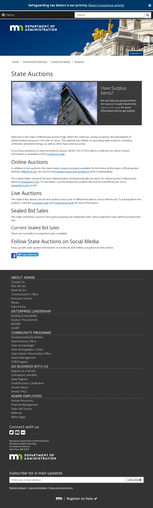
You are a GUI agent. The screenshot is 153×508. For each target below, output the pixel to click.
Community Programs (31, 332)
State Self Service (21, 409)
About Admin (23, 277)
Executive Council (21, 298)
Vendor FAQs (19, 391)
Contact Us (18, 282)
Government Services (35, 61)
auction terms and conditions (72, 171)
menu (10, 14)
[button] (136, 53)
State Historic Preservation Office (31, 353)
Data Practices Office (23, 341)
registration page (64, 203)
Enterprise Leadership (31, 311)
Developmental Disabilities (27, 337)
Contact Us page (55, 154)
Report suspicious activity (106, 5)
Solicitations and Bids (24, 375)
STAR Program (19, 362)
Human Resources (22, 400)
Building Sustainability (24, 315)
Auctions (79, 61)
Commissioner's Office (24, 294)
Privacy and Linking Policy (61, 488)
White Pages (18, 417)
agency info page (110, 107)
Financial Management (24, 404)
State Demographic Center (27, 349)
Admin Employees (26, 396)
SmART (15, 328)
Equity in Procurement (24, 320)
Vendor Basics (19, 387)
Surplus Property (61, 61)
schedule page (40, 203)
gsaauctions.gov (30, 181)
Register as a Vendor (23, 371)
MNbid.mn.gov (29, 171)
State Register (19, 379)
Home (15, 61)
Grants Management (23, 357)
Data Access (18, 306)
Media (15, 302)
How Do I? (135, 53)
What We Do (18, 290)
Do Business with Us (29, 366)
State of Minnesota (21, 48)
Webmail (16, 413)
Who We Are (18, 286)
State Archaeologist (23, 345)
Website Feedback (17, 488)
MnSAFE (16, 324)
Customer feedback (37, 488)
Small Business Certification (27, 383)
